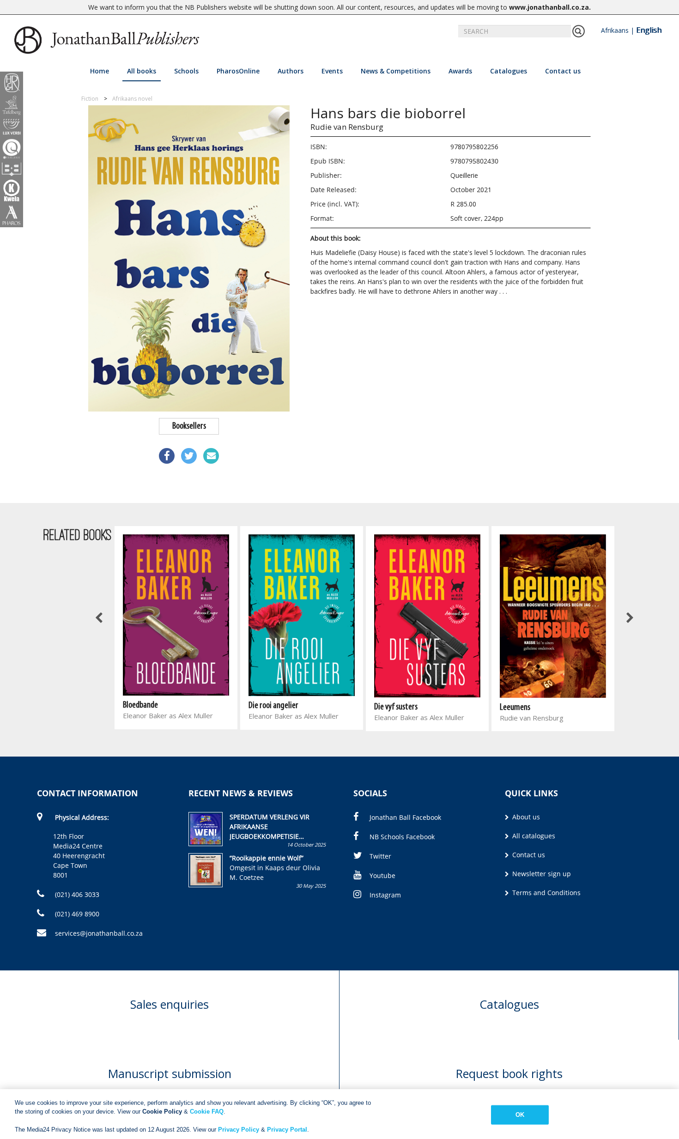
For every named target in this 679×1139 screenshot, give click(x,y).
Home (99, 71)
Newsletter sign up (540, 873)
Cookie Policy (162, 1111)
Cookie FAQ (207, 1111)
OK (519, 1114)
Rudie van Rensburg (346, 126)
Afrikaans (615, 30)
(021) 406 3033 (76, 894)
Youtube (382, 875)
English (648, 30)
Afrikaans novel (132, 99)
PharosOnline (238, 71)
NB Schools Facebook (402, 836)
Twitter (380, 856)
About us (525, 816)
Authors (290, 71)
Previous (99, 618)
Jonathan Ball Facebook (405, 817)
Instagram (385, 895)
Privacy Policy (238, 1129)
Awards (460, 71)
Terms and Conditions (545, 892)
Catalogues (508, 71)
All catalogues (532, 835)
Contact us (563, 71)
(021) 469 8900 (76, 913)
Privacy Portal (287, 1129)
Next (629, 618)
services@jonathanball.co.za (99, 933)
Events (332, 71)
